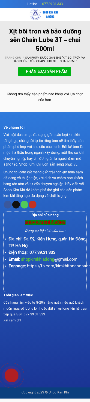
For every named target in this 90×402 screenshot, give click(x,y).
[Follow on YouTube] (32, 205)
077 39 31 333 (52, 4)
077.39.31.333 (42, 252)
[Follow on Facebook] (8, 205)
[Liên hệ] (8, 375)
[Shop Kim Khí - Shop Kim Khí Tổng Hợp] (45, 14)
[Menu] (6, 14)
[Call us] (24, 205)
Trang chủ (13, 57)
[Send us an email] (16, 205)
